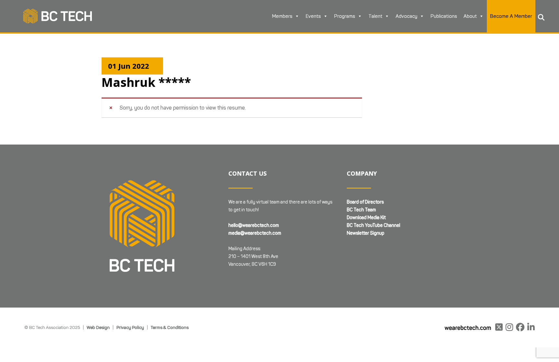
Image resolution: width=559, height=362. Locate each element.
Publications (444, 16)
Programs (344, 16)
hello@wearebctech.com (253, 225)
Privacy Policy (130, 327)
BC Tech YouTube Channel (373, 225)
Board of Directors (365, 202)
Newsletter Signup (365, 233)
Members (282, 16)
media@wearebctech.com (254, 233)
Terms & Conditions (170, 327)
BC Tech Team (361, 210)
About (470, 16)
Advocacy (406, 16)
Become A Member (511, 16)
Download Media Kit (366, 217)
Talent (375, 16)
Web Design (98, 327)
